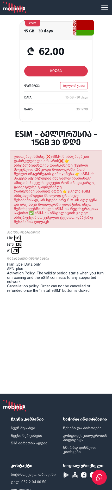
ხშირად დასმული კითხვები (79, 449)
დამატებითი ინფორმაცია (28, 258)
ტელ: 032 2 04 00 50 (28, 482)
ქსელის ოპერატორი (23, 232)
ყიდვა (56, 71)
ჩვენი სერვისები (26, 436)
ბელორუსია (74, 86)
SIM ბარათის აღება (29, 443)
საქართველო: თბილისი (33, 474)
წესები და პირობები (82, 428)
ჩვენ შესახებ (23, 428)
